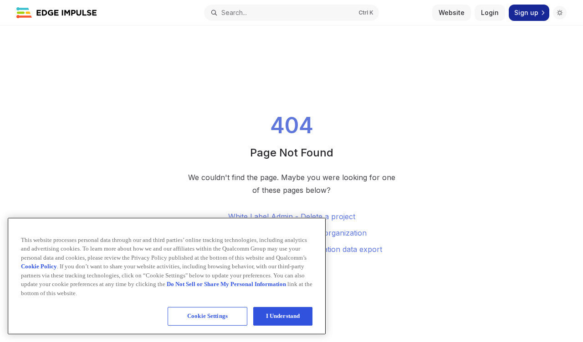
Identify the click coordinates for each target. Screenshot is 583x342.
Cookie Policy (39, 266)
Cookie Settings (207, 315)
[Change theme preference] (560, 13)
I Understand (283, 315)
